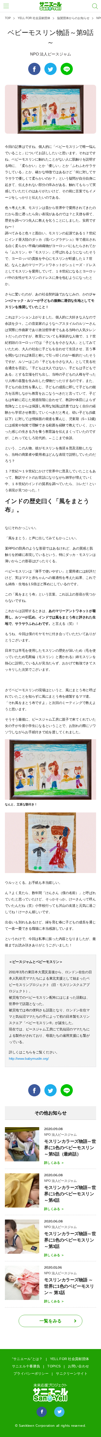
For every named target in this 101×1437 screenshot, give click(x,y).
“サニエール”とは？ (27, 1359)
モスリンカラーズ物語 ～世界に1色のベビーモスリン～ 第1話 (69, 1286)
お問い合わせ (78, 1366)
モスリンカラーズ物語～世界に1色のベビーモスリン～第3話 (70, 1240)
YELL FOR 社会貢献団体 (34, 18)
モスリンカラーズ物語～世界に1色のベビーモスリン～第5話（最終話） (70, 1147)
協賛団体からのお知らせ (73, 18)
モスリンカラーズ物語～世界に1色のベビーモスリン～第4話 (70, 1194)
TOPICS (54, 1366)
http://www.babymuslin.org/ (29, 1058)
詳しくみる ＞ (54, 1163)
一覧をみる (50, 1320)
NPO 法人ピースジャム (50, 54)
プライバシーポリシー (31, 1373)
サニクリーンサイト (72, 1373)
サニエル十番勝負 (26, 1366)
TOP (8, 18)
